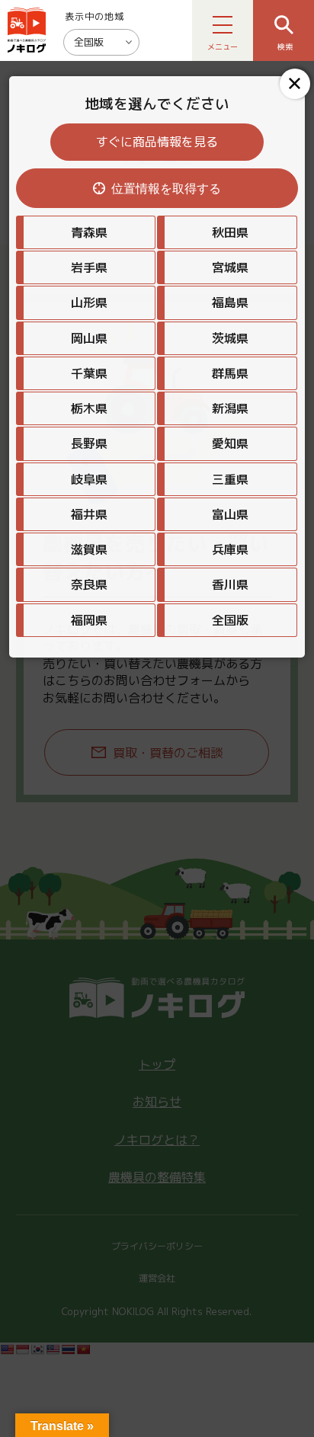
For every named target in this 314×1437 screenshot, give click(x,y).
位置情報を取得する (166, 188)
